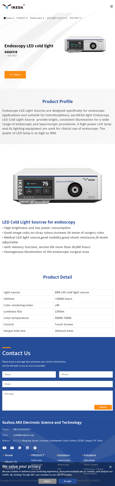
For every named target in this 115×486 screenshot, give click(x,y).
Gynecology (89, 460)
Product (21, 18)
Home (9, 18)
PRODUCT (37, 455)
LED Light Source (56, 18)
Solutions (64, 455)
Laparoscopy (64, 460)
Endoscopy (36, 18)
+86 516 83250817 (22, 429)
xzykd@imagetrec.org (23, 435)
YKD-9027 (75, 18)
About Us (11, 461)
